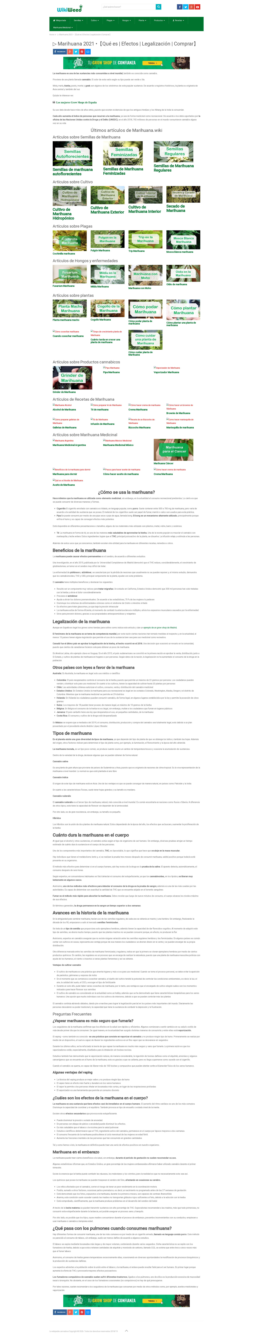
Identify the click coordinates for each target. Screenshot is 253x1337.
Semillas (77, 20)
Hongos (125, 20)
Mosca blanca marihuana (179, 251)
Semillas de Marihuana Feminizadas (123, 171)
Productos (158, 20)
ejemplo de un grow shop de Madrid (160, 627)
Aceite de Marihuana (64, 484)
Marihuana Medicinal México (118, 445)
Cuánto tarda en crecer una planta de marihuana (105, 341)
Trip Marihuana (136, 251)
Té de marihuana (99, 409)
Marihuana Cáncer (163, 463)
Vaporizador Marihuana (166, 372)
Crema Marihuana (137, 409)
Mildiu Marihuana (100, 286)
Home (51, 34)
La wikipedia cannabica (59, 1331)
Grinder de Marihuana (64, 392)
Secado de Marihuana (175, 208)
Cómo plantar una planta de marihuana (181, 324)
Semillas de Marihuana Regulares (174, 167)
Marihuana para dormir (65, 474)
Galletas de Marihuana (64, 427)
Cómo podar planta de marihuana (140, 322)
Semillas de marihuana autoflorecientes (73, 171)
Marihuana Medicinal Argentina (69, 445)
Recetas (178, 20)
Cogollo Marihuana (101, 319)
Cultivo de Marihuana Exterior (107, 209)
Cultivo (94, 20)
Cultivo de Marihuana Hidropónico (63, 213)
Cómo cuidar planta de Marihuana (140, 353)
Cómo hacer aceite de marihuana (121, 474)
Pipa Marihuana (111, 372)
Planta (141, 20)
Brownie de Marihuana (178, 413)
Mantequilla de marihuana (180, 427)
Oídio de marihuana (176, 284)
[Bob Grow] (126, 68)
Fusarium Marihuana (63, 286)
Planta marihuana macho (66, 320)
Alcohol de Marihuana (64, 409)
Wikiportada (61, 20)
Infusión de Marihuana (102, 424)
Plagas (109, 20)
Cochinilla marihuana (64, 253)
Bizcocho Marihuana (139, 427)
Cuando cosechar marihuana (68, 336)
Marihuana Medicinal (62, 28)
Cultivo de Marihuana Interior (144, 209)
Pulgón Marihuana (100, 250)
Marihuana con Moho (139, 288)
